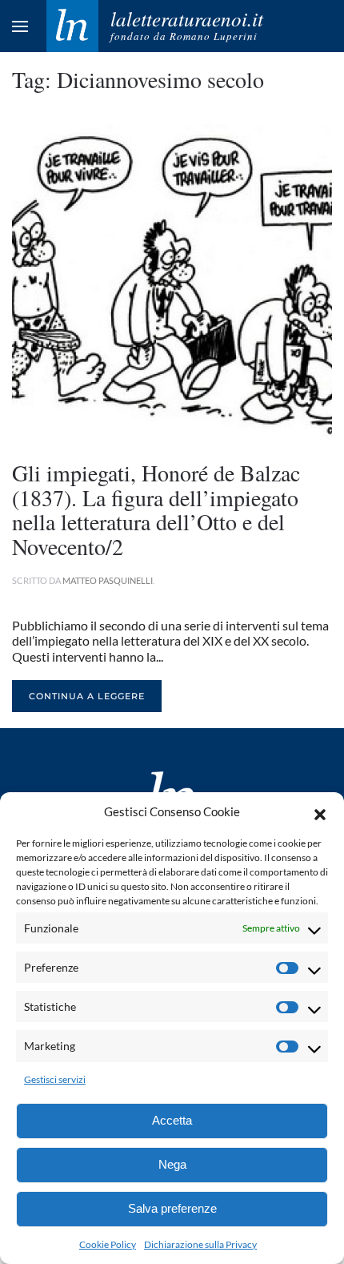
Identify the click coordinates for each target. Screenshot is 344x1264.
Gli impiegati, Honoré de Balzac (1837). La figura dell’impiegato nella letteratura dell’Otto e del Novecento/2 (156, 509)
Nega (172, 1164)
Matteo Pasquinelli (107, 580)
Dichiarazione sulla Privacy (200, 1244)
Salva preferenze (172, 1208)
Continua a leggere (87, 696)
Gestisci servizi (55, 1079)
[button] (320, 812)
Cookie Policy (107, 1244)
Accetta (172, 1120)
